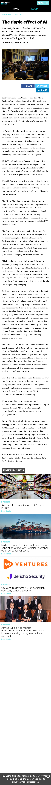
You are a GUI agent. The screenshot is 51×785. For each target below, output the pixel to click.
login (34, 9)
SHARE (28, 86)
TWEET (43, 86)
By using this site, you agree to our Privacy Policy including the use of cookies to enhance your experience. (25, 779)
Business (6, 14)
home (16, 9)
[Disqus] (25, 677)
